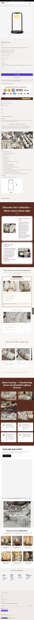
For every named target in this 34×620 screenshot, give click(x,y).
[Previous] (7, 0)
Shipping (4, 83)
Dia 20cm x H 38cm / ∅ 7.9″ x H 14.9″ (8, 51)
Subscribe (31, 605)
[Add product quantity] (4, 69)
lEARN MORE (7, 455)
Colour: (6, 53)
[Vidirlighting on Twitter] (5, 608)
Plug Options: (4, 58)
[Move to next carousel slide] (32, 587)
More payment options (17, 77)
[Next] (27, 0)
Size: (8, 49)
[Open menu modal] (32, 3)
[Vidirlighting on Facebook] (1, 608)
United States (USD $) (4, 614)
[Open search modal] (29, 3)
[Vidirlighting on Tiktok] (4, 608)
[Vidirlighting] (3, 3)
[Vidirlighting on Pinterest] (3, 608)
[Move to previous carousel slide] (30, 587)
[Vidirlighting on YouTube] (7, 608)
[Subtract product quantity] (2, 69)
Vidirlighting (7, 615)
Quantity (2, 66)
